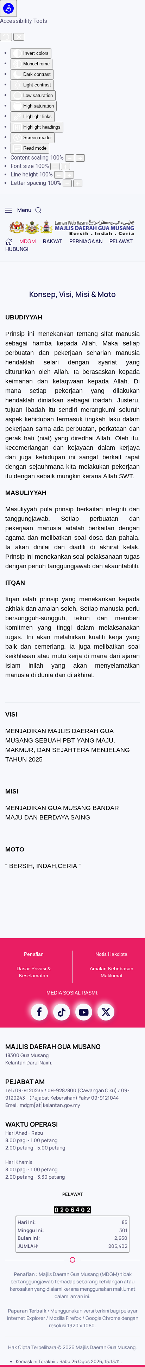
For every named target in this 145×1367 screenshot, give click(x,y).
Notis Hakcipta (111, 954)
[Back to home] (72, 228)
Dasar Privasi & (34, 968)
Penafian (34, 954)
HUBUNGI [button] (17, 249)
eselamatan (35, 975)
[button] (18, 210)
